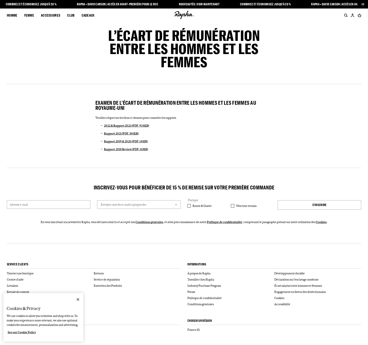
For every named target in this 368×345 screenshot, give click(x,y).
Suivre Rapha (16, 320)
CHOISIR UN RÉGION (199, 320)
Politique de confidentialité (224, 222)
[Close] (78, 299)
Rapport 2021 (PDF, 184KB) (121, 133)
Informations (196, 264)
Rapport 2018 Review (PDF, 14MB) (126, 149)
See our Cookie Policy (22, 332)
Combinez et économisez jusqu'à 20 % (31, 4)
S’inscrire (319, 205)
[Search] (345, 15)
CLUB (71, 15)
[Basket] (358, 15)
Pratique (193, 200)
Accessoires (50, 15)
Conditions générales (149, 222)
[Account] (352, 15)
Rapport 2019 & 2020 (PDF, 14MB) (126, 141)
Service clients (18, 264)
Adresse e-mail (19, 204)
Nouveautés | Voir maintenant (199, 4)
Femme (29, 15)
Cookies (321, 222)
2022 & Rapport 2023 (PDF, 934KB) (126, 125)
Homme (12, 15)
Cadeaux (88, 15)
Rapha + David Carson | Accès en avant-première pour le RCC (117, 4)
